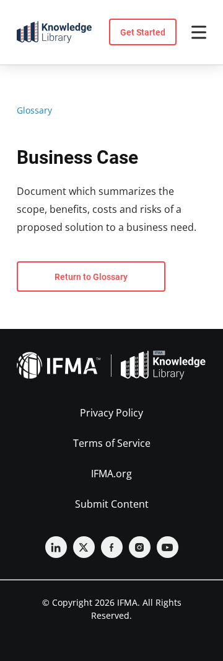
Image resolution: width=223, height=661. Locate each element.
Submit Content (112, 504)
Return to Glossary (91, 277)
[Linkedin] (56, 547)
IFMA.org (111, 473)
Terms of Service (112, 443)
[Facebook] (112, 547)
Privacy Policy (111, 413)
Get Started (142, 32)
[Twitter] (84, 547)
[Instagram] (140, 547)
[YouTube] (167, 547)
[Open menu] (198, 32)
